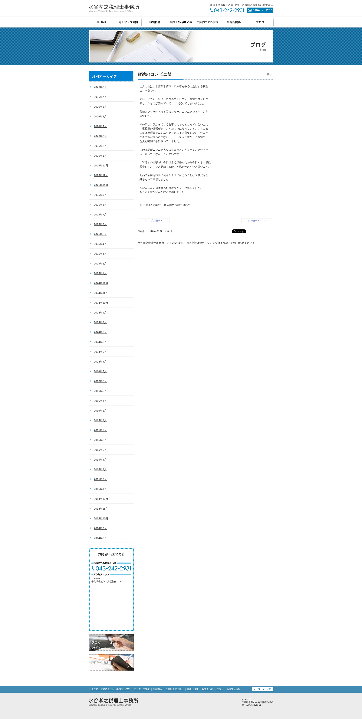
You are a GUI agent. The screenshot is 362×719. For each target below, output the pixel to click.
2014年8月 (100, 538)
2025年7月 (100, 214)
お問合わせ (241, 8)
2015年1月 (100, 489)
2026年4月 (100, 126)
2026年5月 (100, 116)
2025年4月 (100, 243)
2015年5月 (100, 449)
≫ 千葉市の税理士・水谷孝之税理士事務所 (165, 204)
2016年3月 (100, 400)
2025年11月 (101, 175)
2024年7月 (100, 332)
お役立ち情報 (111, 662)
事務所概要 (234, 22)
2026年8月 (100, 87)
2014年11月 (101, 508)
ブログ (260, 22)
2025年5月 (100, 234)
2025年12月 (101, 165)
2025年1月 (100, 273)
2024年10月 (101, 302)
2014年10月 (101, 518)
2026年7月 (100, 96)
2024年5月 (100, 351)
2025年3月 (100, 253)
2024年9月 (100, 312)
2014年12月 (101, 498)
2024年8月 (100, 322)
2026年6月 (100, 106)
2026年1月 (100, 155)
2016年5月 (100, 390)
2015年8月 (100, 420)
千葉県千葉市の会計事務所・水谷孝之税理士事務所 (114, 8)
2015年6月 (100, 440)
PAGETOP (262, 689)
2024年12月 (101, 283)
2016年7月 (100, 371)
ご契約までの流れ (207, 22)
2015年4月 (100, 459)
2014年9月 (100, 528)
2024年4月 (100, 361)
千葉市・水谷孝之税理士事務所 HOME (110, 689)
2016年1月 (100, 410)
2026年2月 (100, 145)
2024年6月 (100, 341)
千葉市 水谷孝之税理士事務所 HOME (102, 22)
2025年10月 (101, 185)
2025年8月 (100, 204)
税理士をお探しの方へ (181, 22)
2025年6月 (100, 224)
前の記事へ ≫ (257, 220)
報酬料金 (155, 22)
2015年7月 (100, 430)
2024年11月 (101, 292)
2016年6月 (100, 381)
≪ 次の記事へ (154, 220)
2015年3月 (100, 469)
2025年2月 (100, 263)
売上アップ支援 (128, 22)
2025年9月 (100, 194)
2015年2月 (100, 479)
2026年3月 (100, 136)
